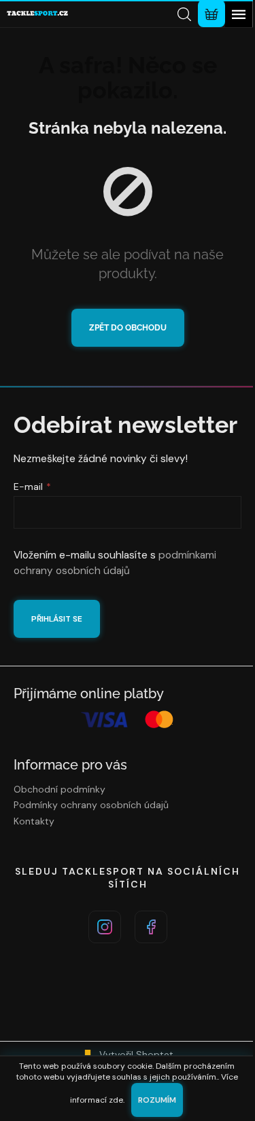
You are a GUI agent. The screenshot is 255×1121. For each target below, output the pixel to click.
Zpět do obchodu (128, 327)
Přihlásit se (56, 618)
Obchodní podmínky (59, 789)
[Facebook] (151, 927)
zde (116, 1100)
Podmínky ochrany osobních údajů (91, 805)
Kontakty (34, 821)
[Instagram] (104, 927)
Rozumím (157, 1100)
